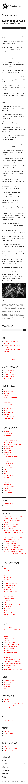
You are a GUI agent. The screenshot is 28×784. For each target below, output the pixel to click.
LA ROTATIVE (7, 595)
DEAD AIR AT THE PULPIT (10, 397)
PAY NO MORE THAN (9, 408)
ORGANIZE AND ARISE (10, 376)
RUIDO (5, 410)
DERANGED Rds (8, 452)
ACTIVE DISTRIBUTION (10, 437)
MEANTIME (7, 406)
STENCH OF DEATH (9, 412)
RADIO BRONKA (8, 682)
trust (3, 317)
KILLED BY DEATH (8, 404)
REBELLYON (7, 608)
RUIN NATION (7, 481)
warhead (4, 318)
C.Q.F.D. (6, 574)
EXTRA (4, 777)
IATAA (5, 581)
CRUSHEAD (7, 393)
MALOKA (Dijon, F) (8, 750)
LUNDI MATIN (7, 600)
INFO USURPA (7, 372)
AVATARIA (6, 699)
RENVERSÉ (7, 610)
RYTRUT (6, 735)
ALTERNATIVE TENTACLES (11, 441)
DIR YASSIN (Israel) (9, 528)
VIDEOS (5, 767)
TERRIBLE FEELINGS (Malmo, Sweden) (14, 555)
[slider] (23, 28)
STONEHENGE (7, 484)
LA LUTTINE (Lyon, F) (9, 658)
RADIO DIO (7, 686)
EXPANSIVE (7, 579)
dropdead (4, 308)
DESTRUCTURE (8, 454)
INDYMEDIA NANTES (9, 585)
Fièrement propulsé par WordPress (17, 781)
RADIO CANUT (7, 684)
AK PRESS (6, 731)
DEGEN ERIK (7, 399)
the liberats (19, 314)
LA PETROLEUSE (8, 733)
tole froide (17, 316)
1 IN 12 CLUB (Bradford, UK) (11, 627)
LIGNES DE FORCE (9, 598)
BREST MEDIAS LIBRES (10, 572)
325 (4, 566)
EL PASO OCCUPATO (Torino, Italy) (13, 644)
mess (18, 311)
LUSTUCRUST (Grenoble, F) (11, 748)
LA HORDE (6, 593)
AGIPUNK (6, 439)
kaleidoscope (18, 310)
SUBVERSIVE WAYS (9, 486)
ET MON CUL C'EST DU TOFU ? (12, 456)
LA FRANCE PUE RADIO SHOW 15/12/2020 (14, 22)
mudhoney (16, 313)
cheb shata (16, 306)
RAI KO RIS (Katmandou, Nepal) (12, 551)
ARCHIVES (5, 770)
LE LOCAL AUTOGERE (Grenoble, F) (13, 659)
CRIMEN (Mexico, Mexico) (10, 526)
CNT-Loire (6, 701)
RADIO (21, 304)
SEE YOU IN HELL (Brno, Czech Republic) (15, 553)
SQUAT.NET (7, 667)
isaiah (6, 310)
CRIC (5, 576)
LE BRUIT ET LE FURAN (10, 374)
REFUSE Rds (7, 479)
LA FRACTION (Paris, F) (10, 541)
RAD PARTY (7, 505)
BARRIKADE (7, 570)
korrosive (4, 311)
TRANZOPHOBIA (8, 490)
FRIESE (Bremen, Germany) (11, 646)
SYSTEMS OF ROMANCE (10, 414)
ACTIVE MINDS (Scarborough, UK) (13, 517)
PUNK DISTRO (7, 477)
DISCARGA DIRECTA (9, 401)
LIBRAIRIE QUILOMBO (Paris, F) (12, 661)
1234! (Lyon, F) (7, 746)
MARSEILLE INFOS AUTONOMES (12, 604)
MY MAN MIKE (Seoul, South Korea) (13, 545)
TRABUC (6, 488)
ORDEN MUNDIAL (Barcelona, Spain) (13, 547)
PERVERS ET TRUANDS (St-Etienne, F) (14, 549)
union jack (8, 317)
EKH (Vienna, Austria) (9, 642)
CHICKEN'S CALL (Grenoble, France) (13, 524)
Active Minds (5, 306)
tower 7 (22, 316)
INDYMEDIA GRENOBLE (10, 583)
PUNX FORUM (7, 378)
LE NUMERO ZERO (9, 597)
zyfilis (9, 318)
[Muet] (20, 28)
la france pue (14, 6)
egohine (10, 308)
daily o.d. (8, 307)
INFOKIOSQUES (8, 589)
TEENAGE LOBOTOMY (9, 416)
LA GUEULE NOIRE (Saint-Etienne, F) (13, 656)
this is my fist (9, 316)
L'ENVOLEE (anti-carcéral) (10, 591)
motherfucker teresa (8, 313)
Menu (23, 6)
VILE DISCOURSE (8, 418)
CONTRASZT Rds (8, 446)
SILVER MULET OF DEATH (10, 720)
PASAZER (6, 473)
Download (21, 32)
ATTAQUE (6, 568)
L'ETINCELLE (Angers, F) (10, 654)
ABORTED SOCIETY (9, 433)
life (16, 311)
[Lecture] (4, 28)
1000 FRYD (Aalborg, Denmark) (12, 629)
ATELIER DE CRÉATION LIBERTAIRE (13, 444)
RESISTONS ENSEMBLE (10, 612)
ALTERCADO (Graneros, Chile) (11, 518)
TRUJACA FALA (8, 492)
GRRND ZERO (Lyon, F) (10, 648)
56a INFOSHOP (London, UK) (11, 631)
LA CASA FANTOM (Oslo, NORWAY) (13, 539)
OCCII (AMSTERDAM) (9, 665)
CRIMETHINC (7, 577)
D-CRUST (6, 395)
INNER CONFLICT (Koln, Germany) (13, 536)
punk (8, 314)
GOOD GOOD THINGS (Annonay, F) (13, 530)
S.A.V (5, 688)
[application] (14, 28)
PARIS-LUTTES (7, 606)
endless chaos (15, 308)
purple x (12, 314)
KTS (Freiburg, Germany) (10, 652)
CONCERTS (6, 757)
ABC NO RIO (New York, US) (11, 635)
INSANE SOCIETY (8, 462)
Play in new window (12, 32)
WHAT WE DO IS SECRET (10, 420)
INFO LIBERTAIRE (8, 587)
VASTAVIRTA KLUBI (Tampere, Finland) (14, 669)
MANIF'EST (7, 602)
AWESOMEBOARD (9, 370)
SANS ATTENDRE (8, 616)
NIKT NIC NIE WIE (8, 471)
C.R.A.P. (6, 389)
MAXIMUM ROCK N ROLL (10, 503)
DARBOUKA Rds (8, 450)
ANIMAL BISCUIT (8, 442)
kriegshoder (11, 311)
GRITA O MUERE (8, 458)
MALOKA (6, 469)
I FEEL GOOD (7, 460)
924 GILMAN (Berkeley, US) (11, 633)
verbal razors (19, 317)
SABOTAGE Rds (8, 483)
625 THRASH (7, 431)
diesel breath (17, 307)
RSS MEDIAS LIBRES (9, 614)
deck (12, 307)
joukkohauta (11, 310)
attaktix (11, 306)
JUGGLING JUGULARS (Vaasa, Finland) (14, 538)
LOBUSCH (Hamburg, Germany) (12, 663)
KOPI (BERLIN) (7, 650)
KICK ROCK (7, 465)
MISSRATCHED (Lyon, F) (10, 543)
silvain (5, 304)
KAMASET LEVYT (8, 463)
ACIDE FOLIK (7, 435)
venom (13, 317)
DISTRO (4, 763)
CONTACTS (6, 773)
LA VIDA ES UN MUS (9, 467)
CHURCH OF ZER (8, 391)
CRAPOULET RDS (8, 448)
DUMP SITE (7, 403)
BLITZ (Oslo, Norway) (9, 637)
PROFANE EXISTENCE (10, 475)
